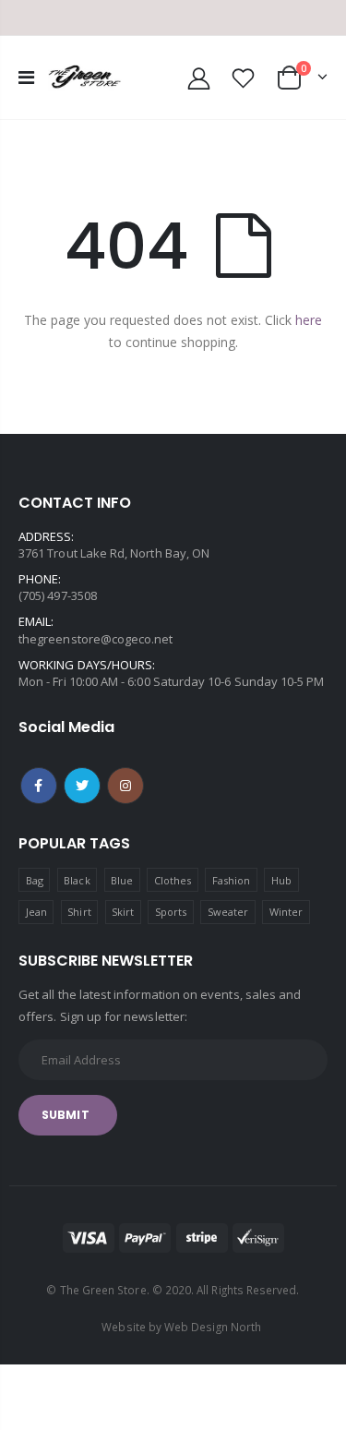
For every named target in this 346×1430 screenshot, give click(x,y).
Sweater (228, 912)
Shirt (78, 912)
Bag (34, 880)
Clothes (172, 880)
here (308, 320)
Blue (122, 880)
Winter (286, 912)
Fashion (231, 880)
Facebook (38, 785)
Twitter (82, 785)
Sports (170, 912)
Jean (36, 912)
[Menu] (26, 77)
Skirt (123, 912)
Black (76, 880)
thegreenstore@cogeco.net (95, 639)
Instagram (125, 785)
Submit (65, 1115)
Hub (281, 880)
